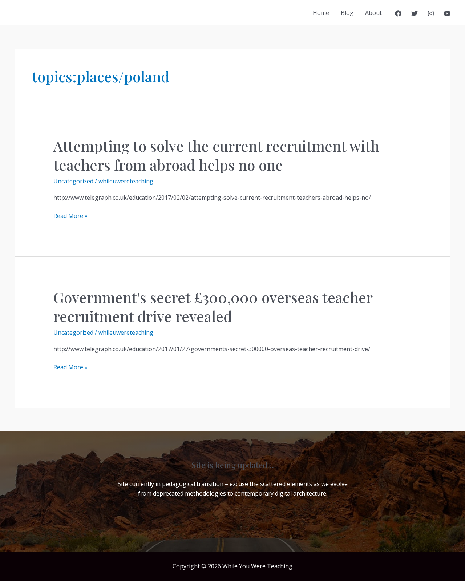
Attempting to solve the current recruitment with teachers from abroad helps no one (216, 155)
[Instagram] (431, 13)
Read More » (70, 215)
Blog (347, 13)
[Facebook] (398, 13)
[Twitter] (414, 13)
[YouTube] (447, 13)
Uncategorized (73, 181)
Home (321, 13)
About (373, 13)
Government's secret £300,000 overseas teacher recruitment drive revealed (212, 306)
